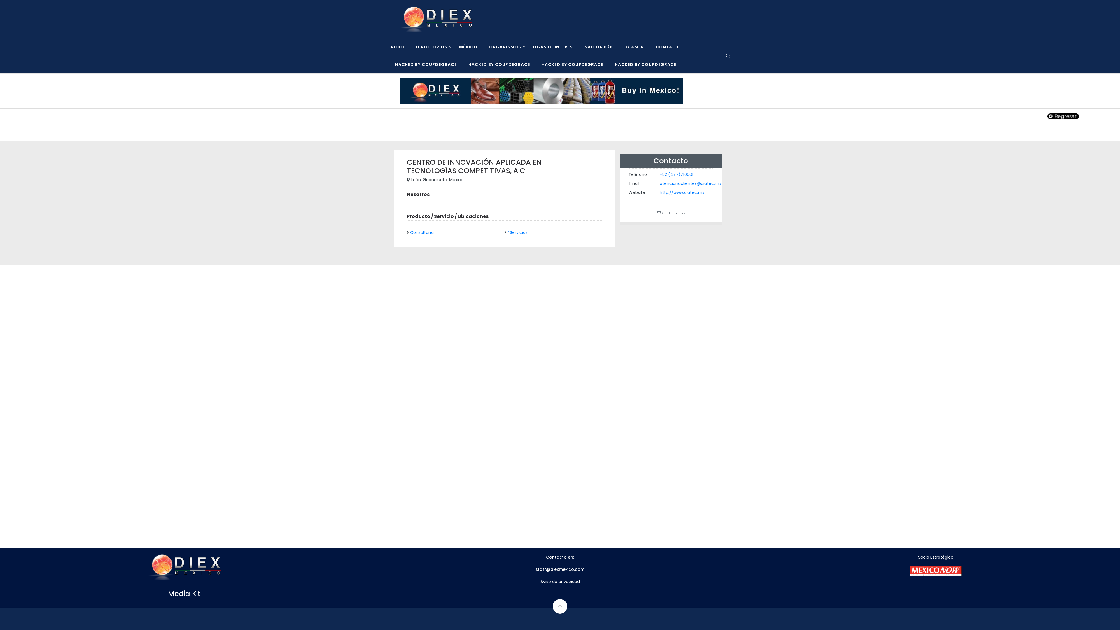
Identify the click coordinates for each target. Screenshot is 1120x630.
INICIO (396, 47)
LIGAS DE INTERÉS (553, 47)
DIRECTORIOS (431, 47)
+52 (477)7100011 (677, 174)
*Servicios (518, 232)
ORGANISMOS (505, 47)
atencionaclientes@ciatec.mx (690, 183)
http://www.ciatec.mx (682, 192)
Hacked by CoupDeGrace (426, 64)
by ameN (634, 47)
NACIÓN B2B (598, 47)
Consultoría (422, 232)
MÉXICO (468, 47)
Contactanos (673, 213)
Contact (667, 47)
